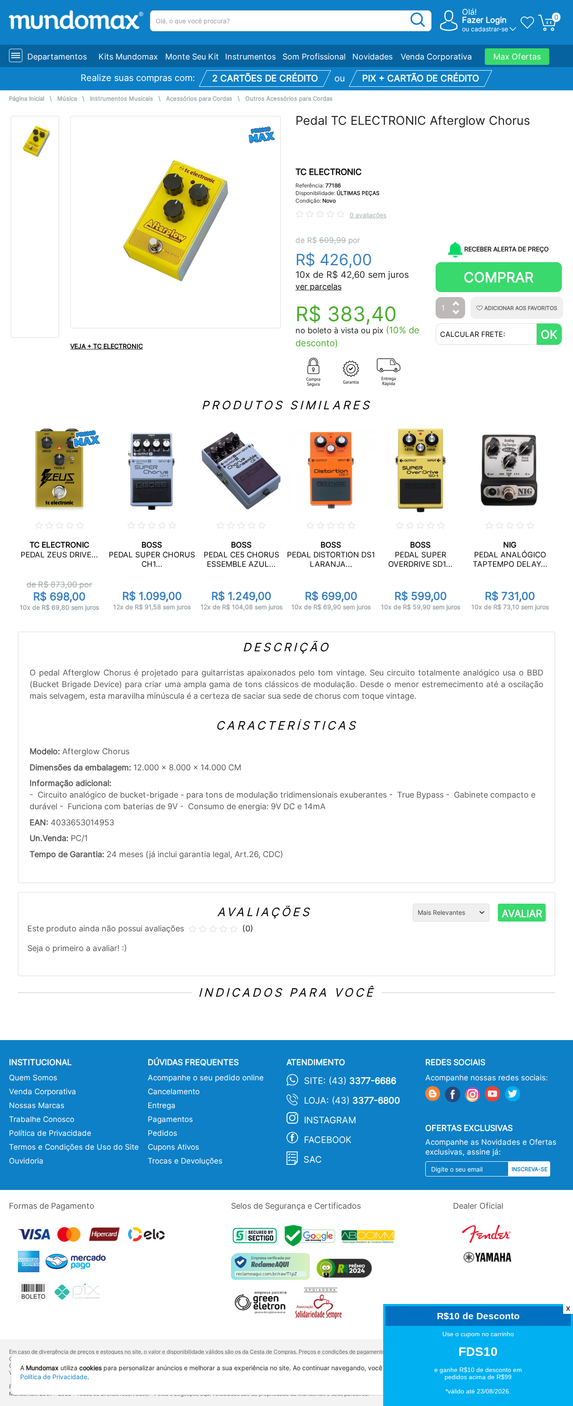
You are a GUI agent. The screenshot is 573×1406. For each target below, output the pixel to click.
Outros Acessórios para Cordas (289, 98)
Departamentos (57, 56)
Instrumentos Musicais (121, 98)
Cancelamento (174, 1091)
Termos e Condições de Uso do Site (74, 1147)
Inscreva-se (529, 1169)
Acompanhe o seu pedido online (206, 1077)
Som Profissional (314, 56)
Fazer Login (484, 20)
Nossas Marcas (36, 1105)
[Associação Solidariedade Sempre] (320, 1305)
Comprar (499, 277)
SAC (313, 1159)
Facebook (327, 1139)
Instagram (330, 1120)
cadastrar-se (489, 29)
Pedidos (162, 1133)
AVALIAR (522, 913)
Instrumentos (250, 56)
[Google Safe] (313, 1238)
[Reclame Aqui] (272, 1270)
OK (549, 334)
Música (67, 98)
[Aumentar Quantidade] (456, 304)
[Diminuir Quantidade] (456, 313)
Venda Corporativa (436, 56)
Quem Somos (33, 1077)
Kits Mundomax (128, 56)
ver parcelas (318, 286)
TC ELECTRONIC (328, 172)
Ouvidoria (26, 1160)
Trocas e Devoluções (185, 1160)
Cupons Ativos (173, 1147)
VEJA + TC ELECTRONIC (106, 346)
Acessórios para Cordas (199, 98)
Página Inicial (26, 98)
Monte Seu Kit (192, 56)
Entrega (161, 1105)
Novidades (372, 56)
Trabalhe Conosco (41, 1119)
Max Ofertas (517, 56)
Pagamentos (170, 1119)
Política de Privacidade (50, 1133)
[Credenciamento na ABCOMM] (370, 1238)
